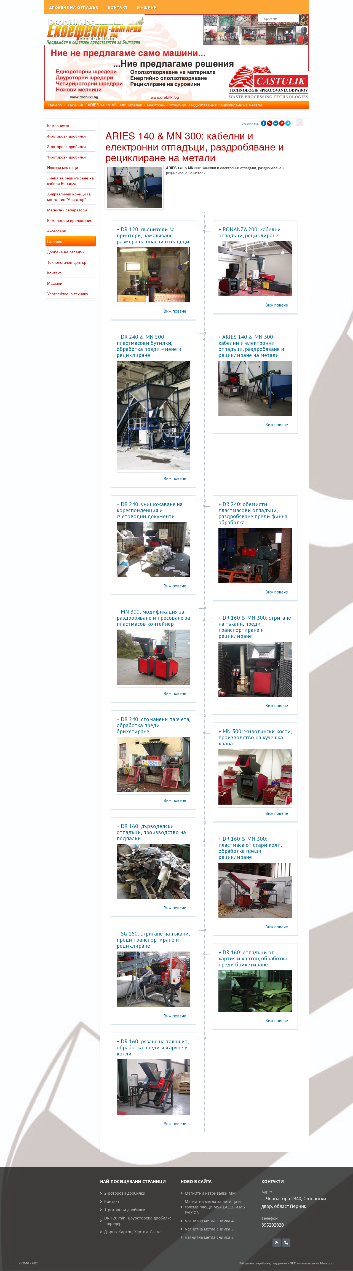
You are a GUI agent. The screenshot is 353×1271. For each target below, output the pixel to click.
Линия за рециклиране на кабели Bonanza (70, 180)
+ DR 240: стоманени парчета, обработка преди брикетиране (153, 725)
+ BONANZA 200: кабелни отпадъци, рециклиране (249, 232)
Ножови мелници (62, 167)
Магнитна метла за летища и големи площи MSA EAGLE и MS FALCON (215, 1207)
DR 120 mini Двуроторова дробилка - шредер (138, 1220)
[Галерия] (299, 122)
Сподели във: (250, 123)
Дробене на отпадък (73, 8)
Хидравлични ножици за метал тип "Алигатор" (69, 196)
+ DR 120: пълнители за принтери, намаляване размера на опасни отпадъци (153, 235)
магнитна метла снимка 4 (209, 1220)
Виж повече (175, 311)
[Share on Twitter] (288, 123)
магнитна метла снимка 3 (209, 1229)
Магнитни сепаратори (67, 210)
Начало (55, 105)
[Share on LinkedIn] (276, 123)
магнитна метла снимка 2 (209, 1237)
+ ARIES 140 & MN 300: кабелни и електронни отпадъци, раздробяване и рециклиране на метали (251, 346)
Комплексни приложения (69, 220)
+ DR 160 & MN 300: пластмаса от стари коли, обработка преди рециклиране (250, 848)
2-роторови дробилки (66, 146)
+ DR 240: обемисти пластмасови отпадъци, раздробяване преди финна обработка (252, 513)
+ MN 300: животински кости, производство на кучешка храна (255, 737)
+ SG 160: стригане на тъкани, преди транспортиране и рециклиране (153, 939)
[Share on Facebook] (263, 123)
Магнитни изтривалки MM (210, 1193)
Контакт (118, 8)
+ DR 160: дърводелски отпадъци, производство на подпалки (151, 832)
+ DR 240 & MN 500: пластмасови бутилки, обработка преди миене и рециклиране (149, 346)
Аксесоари (56, 230)
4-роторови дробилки (66, 136)
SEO (293, 1263)
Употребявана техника (67, 293)
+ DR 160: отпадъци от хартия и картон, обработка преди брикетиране (252, 958)
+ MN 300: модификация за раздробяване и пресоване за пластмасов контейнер (153, 617)
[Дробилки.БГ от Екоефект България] (72, 22)
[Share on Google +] (269, 123)
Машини (147, 8)
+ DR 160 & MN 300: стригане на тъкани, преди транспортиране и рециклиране (254, 626)
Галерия (54, 241)
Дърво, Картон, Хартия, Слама (133, 1231)
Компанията (58, 125)
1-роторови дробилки (66, 157)
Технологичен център (66, 262)
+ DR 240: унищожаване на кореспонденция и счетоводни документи (150, 510)
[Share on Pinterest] (282, 123)
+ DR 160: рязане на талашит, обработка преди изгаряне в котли (152, 1047)
